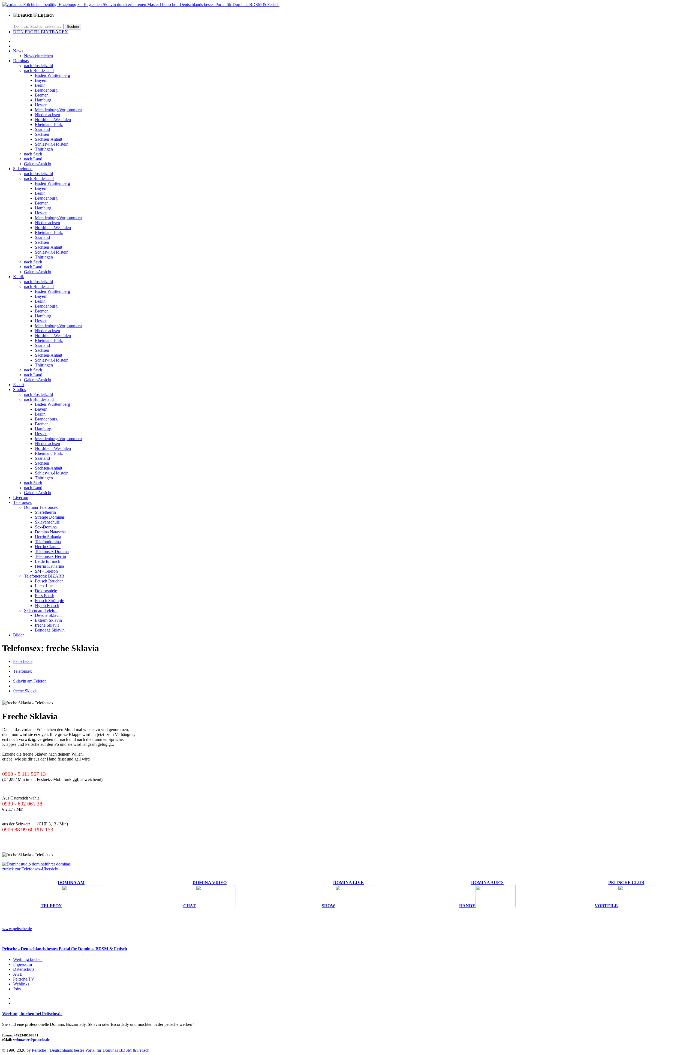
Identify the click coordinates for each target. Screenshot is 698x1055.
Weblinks (21, 984)
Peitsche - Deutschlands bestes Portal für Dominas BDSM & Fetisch (64, 948)
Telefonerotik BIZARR (44, 576)
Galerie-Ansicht (37, 163)
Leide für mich (47, 561)
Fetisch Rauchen (49, 581)
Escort (18, 384)
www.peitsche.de (17, 928)
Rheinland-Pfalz (49, 124)
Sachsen (42, 134)
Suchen (73, 27)
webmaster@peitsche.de (31, 1040)
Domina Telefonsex (41, 507)
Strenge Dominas (50, 517)
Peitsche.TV (23, 979)
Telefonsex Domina (52, 551)
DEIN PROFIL (40, 31)
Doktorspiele (46, 590)
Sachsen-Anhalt (48, 139)
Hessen (41, 105)
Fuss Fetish (44, 595)
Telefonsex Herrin (50, 556)
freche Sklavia (47, 625)
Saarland (42, 129)
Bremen (42, 95)
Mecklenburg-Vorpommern (58, 109)
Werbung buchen (28, 959)
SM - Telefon (46, 571)
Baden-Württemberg (52, 75)
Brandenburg (46, 90)
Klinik (18, 276)
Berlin (40, 85)
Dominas (21, 60)
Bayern (41, 80)
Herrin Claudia (48, 546)
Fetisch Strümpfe (49, 600)
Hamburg (43, 100)
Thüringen (44, 149)
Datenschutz (23, 969)
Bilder (18, 635)
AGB (18, 974)
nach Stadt (33, 154)
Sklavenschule (47, 522)
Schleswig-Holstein (51, 144)
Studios (19, 389)
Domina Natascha (50, 532)
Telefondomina (48, 541)
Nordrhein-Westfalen (53, 119)
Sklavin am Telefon (41, 610)
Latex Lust (44, 586)
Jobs (17, 989)
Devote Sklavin (48, 615)
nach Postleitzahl (38, 65)
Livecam (20, 497)
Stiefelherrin (45, 512)
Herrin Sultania (48, 536)
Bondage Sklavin (50, 630)
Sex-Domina (46, 527)
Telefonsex (22, 502)
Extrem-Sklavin (48, 620)
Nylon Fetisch (47, 605)
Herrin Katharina (49, 566)
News (18, 51)
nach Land (33, 159)
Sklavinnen (22, 168)
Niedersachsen (47, 114)
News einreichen (38, 55)
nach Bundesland (39, 70)
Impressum (22, 964)
